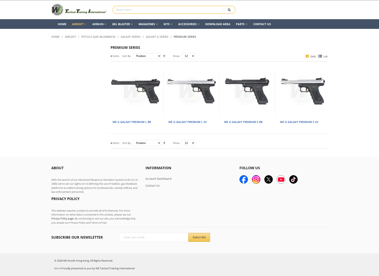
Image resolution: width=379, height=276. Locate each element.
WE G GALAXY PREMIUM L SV (187, 122)
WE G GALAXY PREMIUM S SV (299, 122)
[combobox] (168, 9)
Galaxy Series (131, 37)
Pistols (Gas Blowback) (98, 37)
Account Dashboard (158, 179)
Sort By (126, 56)
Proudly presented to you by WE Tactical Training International (98, 268)
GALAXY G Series (157, 37)
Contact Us (152, 185)
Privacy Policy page (62, 218)
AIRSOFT (70, 37)
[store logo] (79, 10)
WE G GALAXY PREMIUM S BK (243, 122)
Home (55, 37)
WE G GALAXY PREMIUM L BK (132, 122)
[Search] (229, 10)
